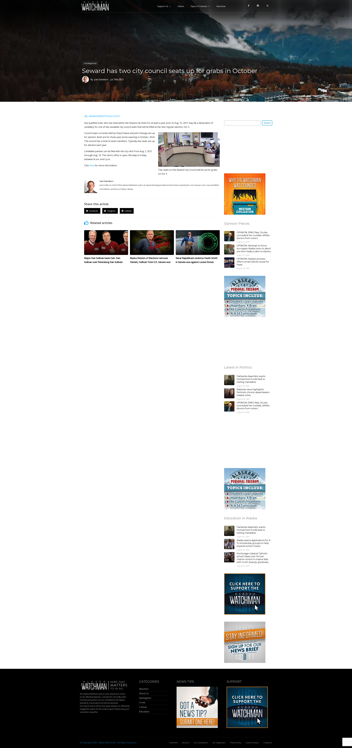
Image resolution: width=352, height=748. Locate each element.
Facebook (93, 211)
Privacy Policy (235, 742)
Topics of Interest (198, 6)
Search (267, 123)
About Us (186, 742)
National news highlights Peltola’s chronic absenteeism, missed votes (253, 392)
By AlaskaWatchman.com (102, 116)
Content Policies (252, 742)
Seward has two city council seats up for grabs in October (170, 71)
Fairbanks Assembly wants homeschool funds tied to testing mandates (251, 379)
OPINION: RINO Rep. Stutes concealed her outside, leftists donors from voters (253, 235)
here (91, 165)
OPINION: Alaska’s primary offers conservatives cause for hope (253, 262)
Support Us (162, 6)
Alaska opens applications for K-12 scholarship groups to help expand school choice (254, 543)
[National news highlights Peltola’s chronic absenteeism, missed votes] (229, 393)
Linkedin (127, 211)
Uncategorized (90, 63)
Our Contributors (201, 742)
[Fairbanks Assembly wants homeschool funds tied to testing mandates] (229, 380)
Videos (180, 6)
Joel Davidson (106, 181)
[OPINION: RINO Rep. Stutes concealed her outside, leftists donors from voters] (229, 236)
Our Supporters (219, 742)
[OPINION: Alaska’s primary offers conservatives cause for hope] (229, 262)
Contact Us (267, 742)
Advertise (221, 6)
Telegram (111, 211)
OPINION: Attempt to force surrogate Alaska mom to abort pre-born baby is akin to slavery (254, 248)
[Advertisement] (244, 149)
